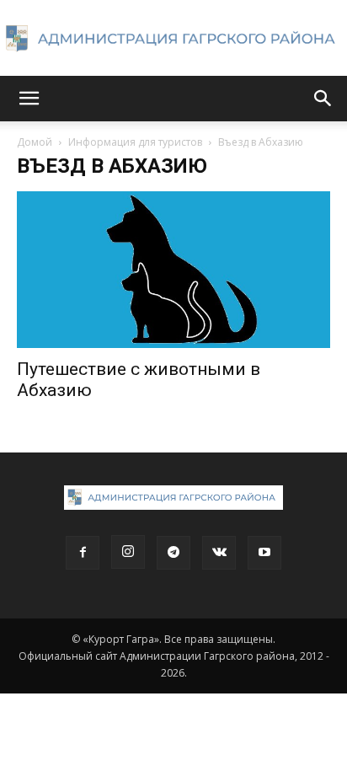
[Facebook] (82, 553)
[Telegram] (173, 553)
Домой (34, 142)
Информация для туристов (135, 142)
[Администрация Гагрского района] (173, 38)
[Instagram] (128, 552)
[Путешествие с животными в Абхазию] (173, 269)
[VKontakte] (219, 553)
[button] (29, 98)
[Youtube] (264, 553)
